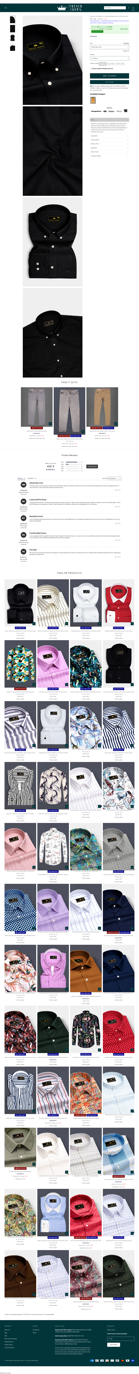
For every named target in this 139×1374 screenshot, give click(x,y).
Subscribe (113, 1344)
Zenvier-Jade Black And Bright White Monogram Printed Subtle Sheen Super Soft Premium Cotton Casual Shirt (118, 874)
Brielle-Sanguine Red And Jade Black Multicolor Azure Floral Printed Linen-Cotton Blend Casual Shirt (20, 1057)
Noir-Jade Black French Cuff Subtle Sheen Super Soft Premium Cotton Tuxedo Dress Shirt (118, 692)
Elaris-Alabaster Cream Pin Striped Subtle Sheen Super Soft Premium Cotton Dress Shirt (53, 631)
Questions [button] (31, 478)
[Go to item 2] (12, 19)
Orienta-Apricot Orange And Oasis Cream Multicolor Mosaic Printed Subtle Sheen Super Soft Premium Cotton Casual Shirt (86, 1118)
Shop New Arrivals (5, 1373)
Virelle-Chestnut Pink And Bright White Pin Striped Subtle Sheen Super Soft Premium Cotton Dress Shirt (20, 871)
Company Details (96, 156)
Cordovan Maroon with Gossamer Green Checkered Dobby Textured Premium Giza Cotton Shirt (86, 1302)
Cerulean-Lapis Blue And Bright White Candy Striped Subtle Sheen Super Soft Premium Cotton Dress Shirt (118, 753)
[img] (23, 490)
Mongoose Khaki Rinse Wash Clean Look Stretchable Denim (102, 431)
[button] (71, 462)
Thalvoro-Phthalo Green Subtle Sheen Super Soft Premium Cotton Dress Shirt (53, 1057)
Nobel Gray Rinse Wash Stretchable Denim (69, 439)
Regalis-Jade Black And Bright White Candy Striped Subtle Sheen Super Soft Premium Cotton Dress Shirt (20, 814)
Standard (102, 64)
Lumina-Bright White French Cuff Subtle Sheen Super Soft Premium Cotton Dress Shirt (86, 631)
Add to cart (109, 76)
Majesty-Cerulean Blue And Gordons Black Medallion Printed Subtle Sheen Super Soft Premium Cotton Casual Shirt (20, 692)
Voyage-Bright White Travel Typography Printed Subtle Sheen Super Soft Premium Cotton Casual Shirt (53, 874)
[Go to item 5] (12, 47)
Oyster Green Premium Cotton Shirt (20, 1171)
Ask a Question (92, 466)
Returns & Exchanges (11, 1338)
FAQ (6, 1335)
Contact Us (36, 1330)
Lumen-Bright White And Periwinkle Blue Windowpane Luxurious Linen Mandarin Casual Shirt (53, 1298)
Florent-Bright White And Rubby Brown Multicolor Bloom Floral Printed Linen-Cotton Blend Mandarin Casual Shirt (119, 810)
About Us (7, 1330)
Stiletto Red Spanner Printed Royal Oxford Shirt (85, 1240)
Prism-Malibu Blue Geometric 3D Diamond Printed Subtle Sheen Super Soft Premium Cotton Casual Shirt (20, 935)
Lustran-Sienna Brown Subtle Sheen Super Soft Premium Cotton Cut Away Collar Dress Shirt (86, 996)
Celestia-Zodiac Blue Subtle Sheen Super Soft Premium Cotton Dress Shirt (118, 993)
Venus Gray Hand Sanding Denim (37, 431)
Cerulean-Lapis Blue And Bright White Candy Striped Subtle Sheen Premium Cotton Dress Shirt (20, 1118)
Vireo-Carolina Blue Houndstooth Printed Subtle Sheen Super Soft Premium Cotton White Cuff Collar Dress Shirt (53, 1241)
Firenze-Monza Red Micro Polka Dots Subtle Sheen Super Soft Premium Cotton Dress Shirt (118, 1057)
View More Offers (97, 31)
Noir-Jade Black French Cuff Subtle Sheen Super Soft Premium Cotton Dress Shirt (20, 631)
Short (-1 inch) (120, 64)
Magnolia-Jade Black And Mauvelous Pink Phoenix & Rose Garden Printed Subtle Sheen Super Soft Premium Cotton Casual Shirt (86, 1057)
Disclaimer (94, 148)
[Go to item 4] (12, 38)
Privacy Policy (9, 1344)
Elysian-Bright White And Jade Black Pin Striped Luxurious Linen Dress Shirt (86, 810)
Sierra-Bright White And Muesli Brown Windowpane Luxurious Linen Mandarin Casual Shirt (86, 1176)
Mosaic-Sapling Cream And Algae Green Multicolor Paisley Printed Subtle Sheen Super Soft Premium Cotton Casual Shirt (20, 1237)
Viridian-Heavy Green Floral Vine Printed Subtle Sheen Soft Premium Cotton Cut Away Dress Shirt (118, 1302)
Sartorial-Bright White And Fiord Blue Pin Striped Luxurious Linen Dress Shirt (86, 932)
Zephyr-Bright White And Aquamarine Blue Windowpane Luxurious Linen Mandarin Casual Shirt (118, 1115)
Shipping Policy (9, 1341)
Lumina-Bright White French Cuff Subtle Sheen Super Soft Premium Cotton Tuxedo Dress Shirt (53, 753)
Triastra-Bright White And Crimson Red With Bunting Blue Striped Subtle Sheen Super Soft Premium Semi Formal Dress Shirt (53, 1118)
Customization (95, 140)
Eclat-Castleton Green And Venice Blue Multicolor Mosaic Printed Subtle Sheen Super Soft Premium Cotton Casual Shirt (86, 871)
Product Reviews (69, 455)
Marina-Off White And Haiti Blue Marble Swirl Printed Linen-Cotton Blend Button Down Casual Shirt (53, 814)
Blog (6, 1332)
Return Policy (95, 152)
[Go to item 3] (12, 29)
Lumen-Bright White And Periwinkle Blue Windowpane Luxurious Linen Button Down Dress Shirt (118, 1241)
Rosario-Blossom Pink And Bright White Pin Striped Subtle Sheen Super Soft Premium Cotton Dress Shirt (53, 692)
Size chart (126, 43)
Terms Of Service (9, 1347)
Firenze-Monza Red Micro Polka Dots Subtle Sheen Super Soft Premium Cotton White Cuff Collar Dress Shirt (118, 631)
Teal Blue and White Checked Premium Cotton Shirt (118, 1179)
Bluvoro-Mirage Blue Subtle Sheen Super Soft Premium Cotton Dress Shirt (118, 935)
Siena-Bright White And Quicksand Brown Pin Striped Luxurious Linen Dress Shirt (53, 1176)
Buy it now (109, 82)
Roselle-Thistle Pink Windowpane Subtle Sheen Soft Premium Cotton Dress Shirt (53, 932)
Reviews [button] (20, 478)
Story (92, 119)
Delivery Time (95, 143)
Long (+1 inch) (111, 64)
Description (94, 136)
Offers (34, 1332)
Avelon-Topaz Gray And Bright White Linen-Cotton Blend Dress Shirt (20, 753)
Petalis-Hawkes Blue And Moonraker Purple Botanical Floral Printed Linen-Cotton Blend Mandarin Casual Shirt (85, 749)
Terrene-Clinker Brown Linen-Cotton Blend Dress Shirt (20, 1298)
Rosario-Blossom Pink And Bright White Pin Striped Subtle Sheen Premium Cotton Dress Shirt (53, 993)
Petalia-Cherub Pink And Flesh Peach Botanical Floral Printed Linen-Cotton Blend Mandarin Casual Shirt (20, 993)
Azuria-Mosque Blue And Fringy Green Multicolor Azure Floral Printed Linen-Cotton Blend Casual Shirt (86, 692)
